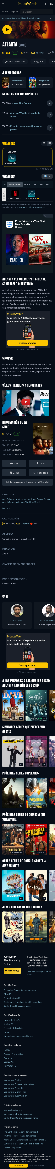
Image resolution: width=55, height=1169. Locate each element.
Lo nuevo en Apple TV (13, 1088)
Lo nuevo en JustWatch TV (16, 1095)
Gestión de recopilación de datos (39, 973)
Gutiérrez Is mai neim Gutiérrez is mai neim (23, 1143)
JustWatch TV (10, 1065)
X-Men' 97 (8, 1024)
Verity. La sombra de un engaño (18, 1114)
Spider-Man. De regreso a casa (17, 1006)
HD (41, 184)
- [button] (16, 103)
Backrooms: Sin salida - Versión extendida (23, 1002)
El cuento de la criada (13, 1028)
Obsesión (8, 994)
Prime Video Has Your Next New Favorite (30, 223)
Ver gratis (38, 61)
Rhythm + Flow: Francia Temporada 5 (21, 1135)
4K (35, 184)
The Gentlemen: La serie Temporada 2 (21, 1131)
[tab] (27, 103)
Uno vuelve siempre (13, 1110)
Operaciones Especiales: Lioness (18, 1036)
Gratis (27, 184)
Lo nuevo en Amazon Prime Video (19, 1084)
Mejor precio (15, 184)
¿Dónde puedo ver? (15, 61)
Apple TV (8, 1058)
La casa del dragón (12, 1020)
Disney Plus (9, 1062)
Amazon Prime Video (13, 1054)
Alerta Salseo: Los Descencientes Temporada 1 (25, 1139)
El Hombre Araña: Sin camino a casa (20, 990)
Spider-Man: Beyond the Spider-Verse (21, 1118)
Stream (12, 152)
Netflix (7, 1050)
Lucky (6, 1032)
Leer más (6, 508)
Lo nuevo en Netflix (12, 1080)
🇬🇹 (45, 176)
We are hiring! (12, 970)
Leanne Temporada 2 (13, 1147)
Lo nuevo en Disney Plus (15, 1092)
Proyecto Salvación (12, 998)
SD (47, 184)
